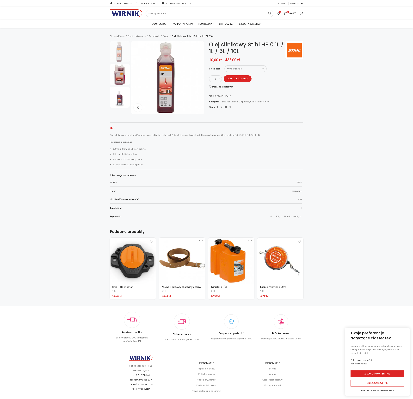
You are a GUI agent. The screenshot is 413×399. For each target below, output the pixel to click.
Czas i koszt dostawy (272, 379)
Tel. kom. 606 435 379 (141, 379)
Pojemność (214, 68)
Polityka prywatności (206, 379)
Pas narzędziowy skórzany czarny (181, 287)
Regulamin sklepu (206, 368)
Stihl (114, 291)
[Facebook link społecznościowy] (217, 107)
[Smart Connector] (133, 261)
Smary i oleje (263, 101)
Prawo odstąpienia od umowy (206, 390)
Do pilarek (154, 36)
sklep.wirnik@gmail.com (141, 384)
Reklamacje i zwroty (206, 385)
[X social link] (221, 107)
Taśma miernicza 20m (273, 287)
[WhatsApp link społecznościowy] (230, 107)
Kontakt (273, 374)
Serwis (272, 368)
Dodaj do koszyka (237, 78)
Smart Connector (122, 287)
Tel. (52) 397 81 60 (141, 375)
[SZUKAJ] (269, 13)
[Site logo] (126, 13)
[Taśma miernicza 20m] (280, 261)
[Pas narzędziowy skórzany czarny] (182, 261)
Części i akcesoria (137, 36)
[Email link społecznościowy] (226, 107)
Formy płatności (272, 385)
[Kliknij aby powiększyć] (138, 108)
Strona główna (117, 36)
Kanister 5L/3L (219, 287)
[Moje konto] (301, 13)
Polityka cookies (206, 374)
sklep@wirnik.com (141, 388)
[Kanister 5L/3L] (231, 261)
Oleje (165, 36)
